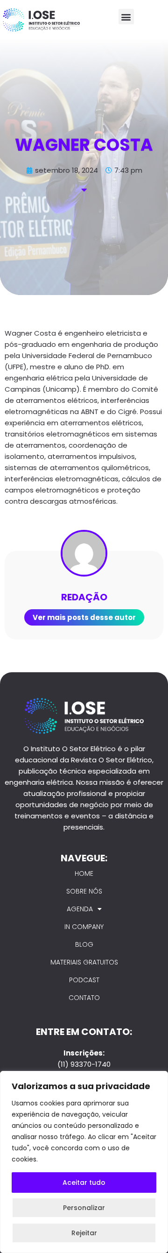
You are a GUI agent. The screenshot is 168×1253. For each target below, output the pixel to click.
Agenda (80, 909)
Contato (84, 997)
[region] (84, 1162)
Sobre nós (84, 891)
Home (84, 873)
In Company (84, 926)
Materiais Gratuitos (84, 962)
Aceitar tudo (84, 1182)
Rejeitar (84, 1233)
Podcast (84, 980)
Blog (84, 944)
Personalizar (84, 1207)
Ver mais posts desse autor (84, 617)
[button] (126, 16)
